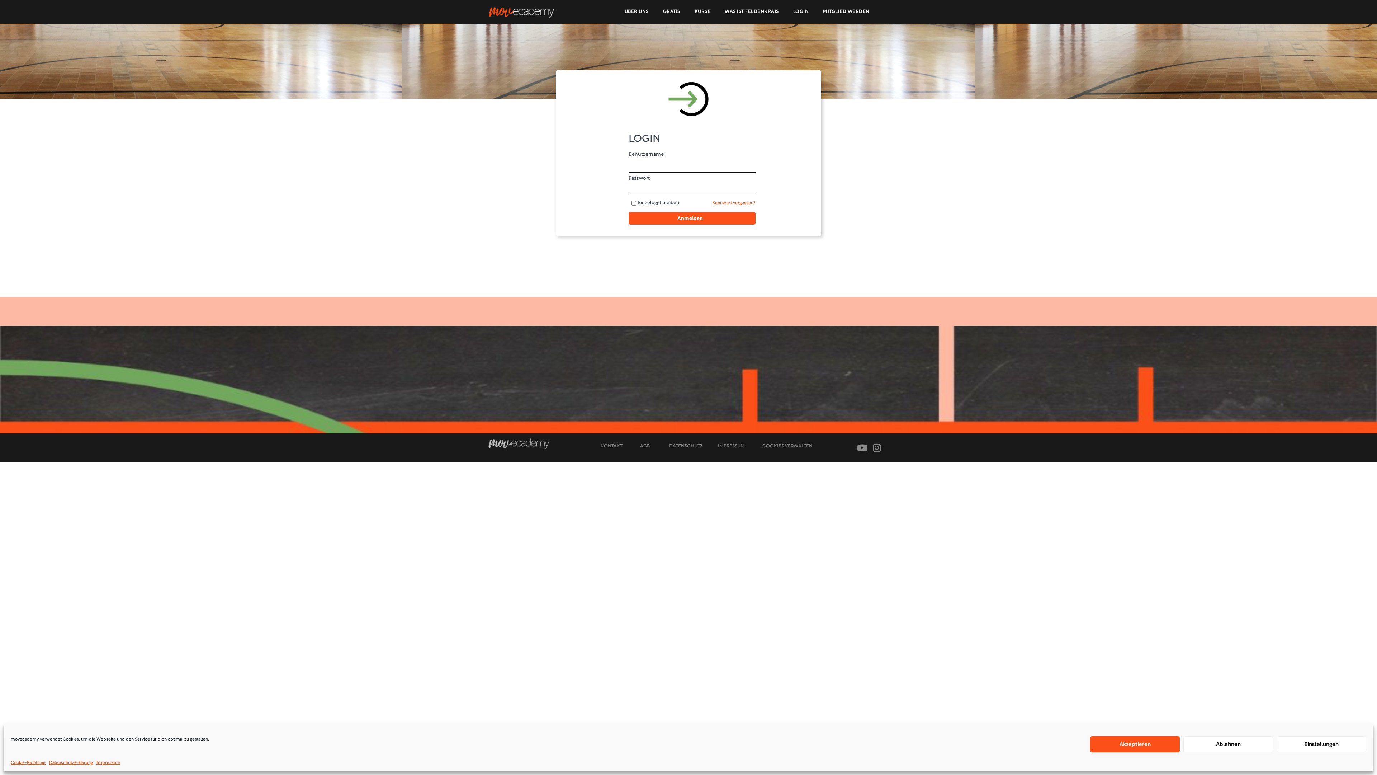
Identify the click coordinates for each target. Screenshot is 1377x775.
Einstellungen (1321, 744)
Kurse (703, 12)
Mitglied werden (846, 12)
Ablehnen (1228, 744)
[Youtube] (862, 448)
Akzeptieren (1135, 744)
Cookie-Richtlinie (28, 763)
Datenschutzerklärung (71, 763)
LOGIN (645, 139)
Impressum (108, 763)
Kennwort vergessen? (734, 203)
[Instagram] (877, 448)
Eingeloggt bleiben (658, 203)
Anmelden (690, 218)
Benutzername (646, 154)
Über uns (637, 12)
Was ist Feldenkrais (752, 12)
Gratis (671, 12)
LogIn (801, 12)
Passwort (639, 178)
